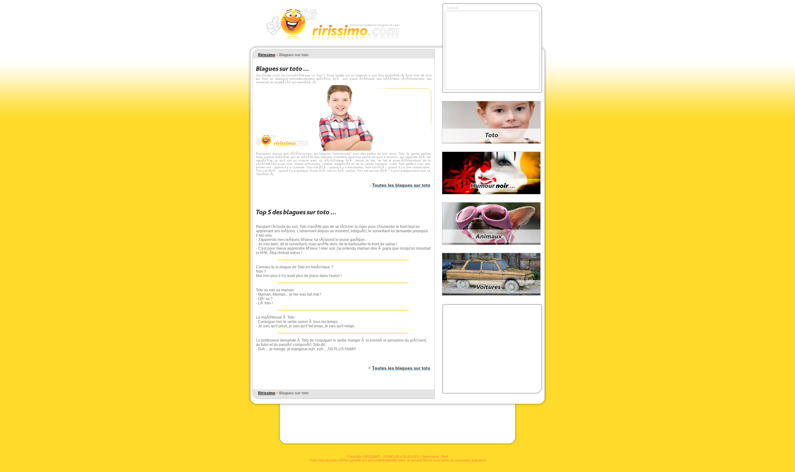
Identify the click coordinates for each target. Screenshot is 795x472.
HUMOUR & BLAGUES (401, 456)
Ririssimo (266, 55)
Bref (445, 456)
